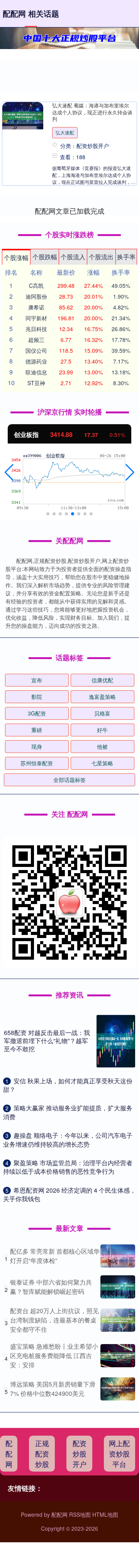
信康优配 (102, 680)
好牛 (102, 730)
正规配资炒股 (42, 1453)
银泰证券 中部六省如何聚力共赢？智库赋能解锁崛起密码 (51, 1287)
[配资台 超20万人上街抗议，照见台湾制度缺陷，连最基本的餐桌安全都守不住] (117, 1320)
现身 (36, 746)
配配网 (8, 1453)
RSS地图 (80, 1514)
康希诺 (36, 307)
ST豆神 (36, 383)
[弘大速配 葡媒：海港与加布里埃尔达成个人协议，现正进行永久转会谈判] (22, 115)
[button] (9, 472)
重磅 (36, 730)
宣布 (36, 680)
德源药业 (36, 361)
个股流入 (73, 256)
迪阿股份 (36, 296)
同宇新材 (36, 318)
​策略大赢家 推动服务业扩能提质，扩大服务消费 (67, 1112)
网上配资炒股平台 (119, 1453)
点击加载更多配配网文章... (70, 211)
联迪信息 (36, 372)
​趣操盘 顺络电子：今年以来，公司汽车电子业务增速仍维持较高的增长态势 (67, 1139)
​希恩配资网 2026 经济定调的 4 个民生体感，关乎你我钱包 (69, 1194)
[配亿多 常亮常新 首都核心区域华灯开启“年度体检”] (117, 1256)
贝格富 (102, 713)
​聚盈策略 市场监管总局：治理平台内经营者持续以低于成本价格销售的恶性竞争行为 (67, 1167)
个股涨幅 (16, 257)
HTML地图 (105, 1514)
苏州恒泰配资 (36, 763)
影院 (36, 696)
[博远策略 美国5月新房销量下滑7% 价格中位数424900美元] (117, 1388)
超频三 (36, 339)
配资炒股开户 (79, 1453)
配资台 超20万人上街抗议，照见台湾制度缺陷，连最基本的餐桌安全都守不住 (54, 1320)
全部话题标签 (69, 779)
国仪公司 (36, 350)
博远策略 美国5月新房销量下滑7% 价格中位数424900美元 (52, 1389)
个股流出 (101, 256)
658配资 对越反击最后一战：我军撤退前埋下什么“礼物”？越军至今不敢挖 (47, 1040)
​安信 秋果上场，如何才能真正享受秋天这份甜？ (67, 1085)
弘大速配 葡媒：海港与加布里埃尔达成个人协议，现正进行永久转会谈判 (92, 112)
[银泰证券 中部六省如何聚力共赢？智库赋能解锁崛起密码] (117, 1286)
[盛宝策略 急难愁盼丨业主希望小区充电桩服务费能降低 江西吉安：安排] (117, 1355)
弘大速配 (65, 132)
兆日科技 (36, 329)
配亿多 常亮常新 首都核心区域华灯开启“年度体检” (55, 1256)
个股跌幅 (44, 256)
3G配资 (37, 713)
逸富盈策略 (102, 696)
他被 (102, 746)
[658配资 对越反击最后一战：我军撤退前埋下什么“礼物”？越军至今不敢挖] (116, 1041)
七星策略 (102, 763)
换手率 (126, 256)
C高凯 (36, 285)
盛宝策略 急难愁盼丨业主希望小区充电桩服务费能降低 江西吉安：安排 (54, 1355)
